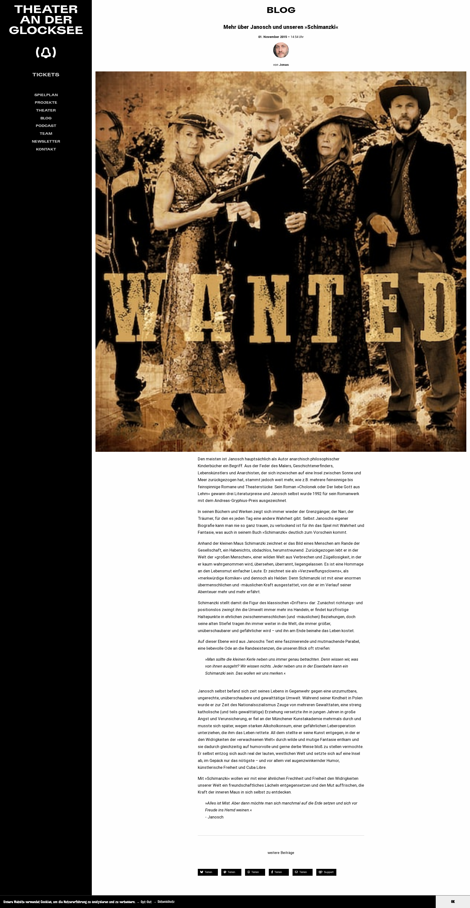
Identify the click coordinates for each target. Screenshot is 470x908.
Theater (46, 110)
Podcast (46, 126)
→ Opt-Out (144, 901)
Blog (46, 118)
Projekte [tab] (46, 102)
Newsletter (46, 141)
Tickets (45, 74)
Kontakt (46, 149)
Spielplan (46, 95)
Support (329, 872)
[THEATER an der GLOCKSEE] (46, 31)
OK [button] (453, 901)
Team (46, 133)
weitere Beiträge (281, 853)
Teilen (208, 872)
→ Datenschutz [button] (164, 901)
